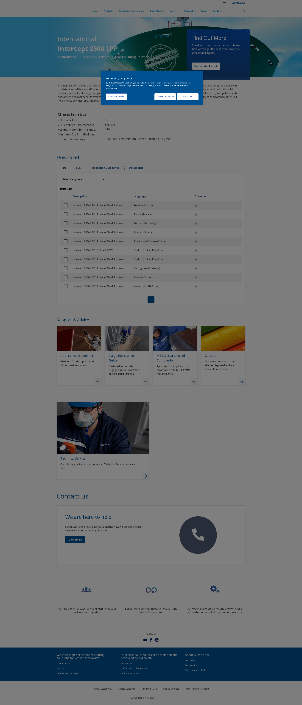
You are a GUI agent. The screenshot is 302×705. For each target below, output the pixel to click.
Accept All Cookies (165, 96)
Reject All (187, 96)
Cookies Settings (116, 96)
